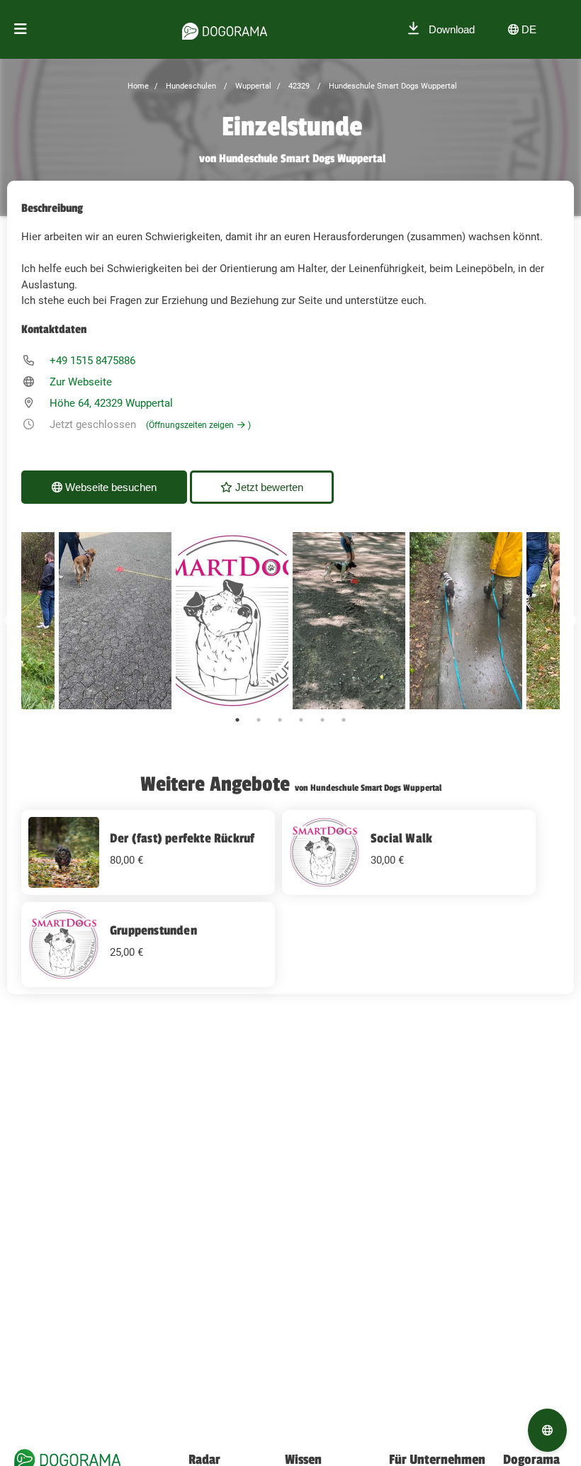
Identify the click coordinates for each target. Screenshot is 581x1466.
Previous (11, 621)
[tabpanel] (348, 620)
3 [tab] (280, 720)
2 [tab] (259, 720)
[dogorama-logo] (224, 29)
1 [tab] (237, 720)
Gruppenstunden (153, 930)
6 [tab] (344, 720)
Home (138, 86)
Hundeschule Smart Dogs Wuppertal (392, 86)
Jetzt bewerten (267, 487)
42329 (298, 86)
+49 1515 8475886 (92, 360)
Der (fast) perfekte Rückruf (182, 838)
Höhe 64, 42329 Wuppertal (111, 403)
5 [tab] (322, 720)
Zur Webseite (81, 382)
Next (570, 621)
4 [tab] (301, 720)
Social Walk (401, 838)
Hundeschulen (190, 86)
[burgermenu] (20, 29)
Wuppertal (252, 86)
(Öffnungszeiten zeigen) (198, 425)
